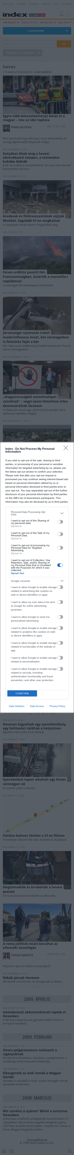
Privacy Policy (57, 706)
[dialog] (37, 577)
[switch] (60, 522)
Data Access (37, 706)
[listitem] (37, 513)
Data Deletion (16, 706)
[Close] (67, 449)
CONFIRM (22, 693)
